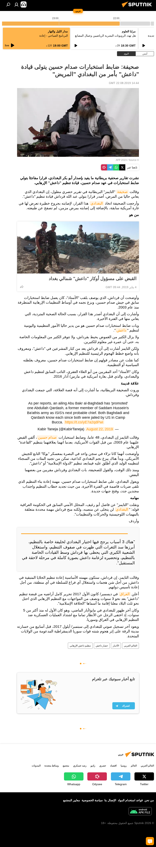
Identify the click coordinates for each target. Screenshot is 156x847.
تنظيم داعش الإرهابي (80, 645)
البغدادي (97, 203)
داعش (121, 330)
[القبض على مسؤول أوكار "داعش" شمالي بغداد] (78, 247)
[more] (22, 287)
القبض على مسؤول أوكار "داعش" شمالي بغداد (92, 278)
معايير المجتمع (71, 800)
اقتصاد (113, 765)
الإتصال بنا (110, 800)
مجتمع (66, 765)
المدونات (36, 765)
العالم (134, 765)
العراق (125, 594)
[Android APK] (140, 811)
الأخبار (116, 645)
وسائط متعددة (51, 765)
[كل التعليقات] (150, 841)
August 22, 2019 (99, 429)
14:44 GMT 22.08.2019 (124, 83)
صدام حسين (47, 437)
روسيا (124, 765)
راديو (93, 765)
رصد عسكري (80, 765)
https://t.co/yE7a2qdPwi (84, 422)
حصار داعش (102, 645)
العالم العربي (130, 645)
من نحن (149, 800)
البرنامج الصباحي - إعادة (53, 35)
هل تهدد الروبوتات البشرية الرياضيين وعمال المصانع (105, 35)
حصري (102, 765)
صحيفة (122, 192)
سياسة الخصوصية (92, 800)
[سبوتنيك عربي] (138, 8)
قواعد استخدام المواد (130, 800)
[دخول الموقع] (16, 4)
